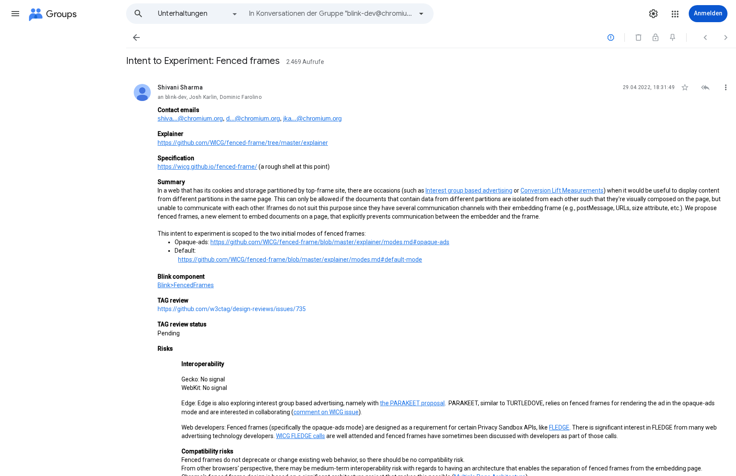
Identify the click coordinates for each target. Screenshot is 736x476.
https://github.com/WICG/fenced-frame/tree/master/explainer (243, 142)
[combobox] (330, 13)
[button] (15, 13)
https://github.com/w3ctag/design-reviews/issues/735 (232, 309)
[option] (198, 13)
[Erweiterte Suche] (421, 13)
